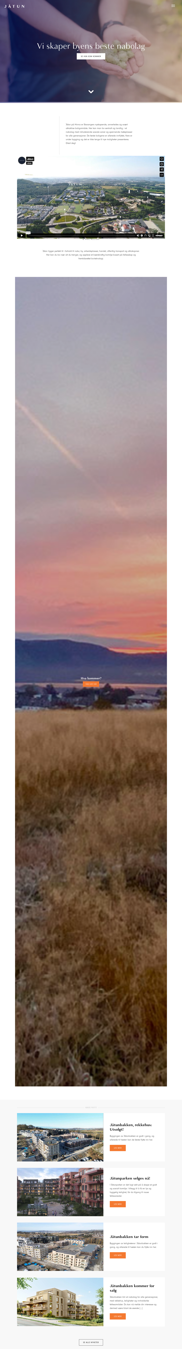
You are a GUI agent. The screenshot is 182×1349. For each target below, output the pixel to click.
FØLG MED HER (91, 684)
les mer (118, 1148)
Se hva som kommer (91, 56)
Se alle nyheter (91, 1342)
